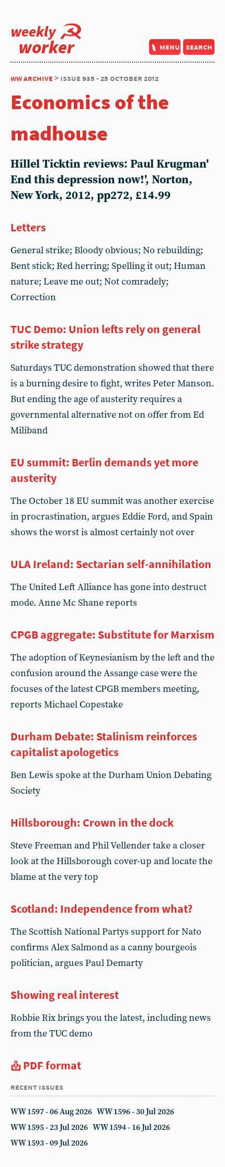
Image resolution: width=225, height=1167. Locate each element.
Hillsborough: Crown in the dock (92, 822)
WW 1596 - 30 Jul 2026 (135, 1112)
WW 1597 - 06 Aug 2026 (51, 1112)
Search (199, 47)
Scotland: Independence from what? (101, 908)
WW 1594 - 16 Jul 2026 (131, 1128)
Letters (28, 227)
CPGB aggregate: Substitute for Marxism (112, 634)
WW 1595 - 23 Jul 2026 (49, 1128)
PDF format (52, 1065)
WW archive (31, 78)
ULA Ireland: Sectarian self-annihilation (110, 564)
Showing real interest (64, 994)
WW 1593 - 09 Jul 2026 (49, 1143)
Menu (170, 47)
